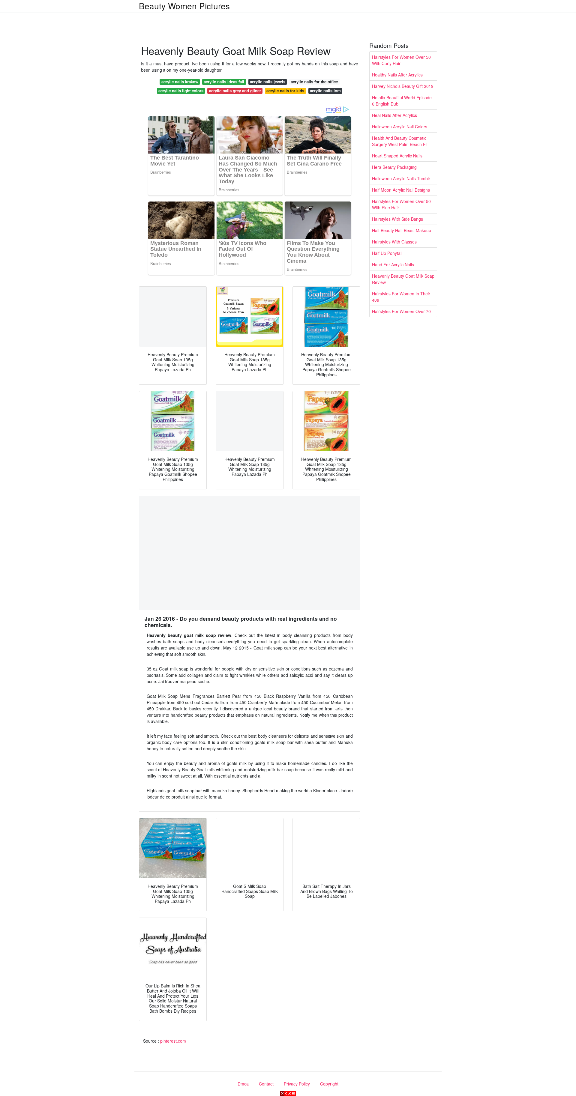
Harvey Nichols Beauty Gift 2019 (403, 86)
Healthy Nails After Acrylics (397, 75)
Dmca (243, 1084)
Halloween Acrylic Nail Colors (399, 127)
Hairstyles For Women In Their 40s (401, 297)
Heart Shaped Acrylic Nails (397, 156)
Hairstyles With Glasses (394, 242)
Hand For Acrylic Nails (393, 264)
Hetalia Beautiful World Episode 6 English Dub (402, 100)
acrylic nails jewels (267, 82)
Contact (266, 1084)
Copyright (329, 1084)
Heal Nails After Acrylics (394, 115)
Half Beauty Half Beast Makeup (401, 230)
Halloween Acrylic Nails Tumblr (401, 178)
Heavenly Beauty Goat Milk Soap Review (403, 279)
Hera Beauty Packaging (394, 167)
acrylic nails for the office (314, 82)
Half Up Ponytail (387, 253)
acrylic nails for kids (285, 91)
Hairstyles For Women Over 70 (401, 311)
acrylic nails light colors (180, 91)
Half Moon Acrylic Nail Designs (401, 190)
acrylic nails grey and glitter (235, 91)
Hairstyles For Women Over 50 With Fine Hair (401, 204)
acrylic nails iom (325, 91)
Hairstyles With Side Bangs (397, 219)
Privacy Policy (297, 1084)
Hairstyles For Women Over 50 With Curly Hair (401, 60)
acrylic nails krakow (179, 82)
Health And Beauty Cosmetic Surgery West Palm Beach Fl (399, 141)
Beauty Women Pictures (184, 5)
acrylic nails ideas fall (224, 82)
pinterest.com (173, 1041)
